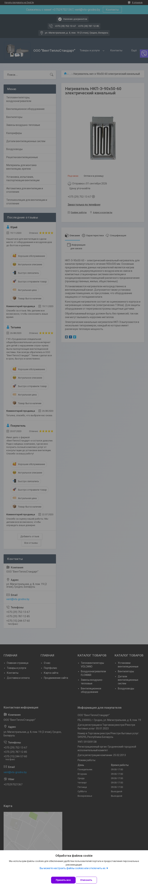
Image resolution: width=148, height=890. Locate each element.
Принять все (63, 880)
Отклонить (86, 880)
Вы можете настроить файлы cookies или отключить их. (73, 868)
